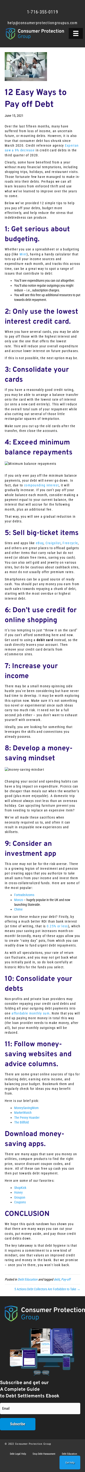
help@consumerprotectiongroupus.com (42, 23)
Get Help (69, 1462)
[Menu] (76, 33)
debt (57, 1279)
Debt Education (28, 1279)
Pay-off (65, 1279)
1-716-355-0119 (42, 12)
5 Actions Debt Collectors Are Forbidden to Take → (47, 1289)
